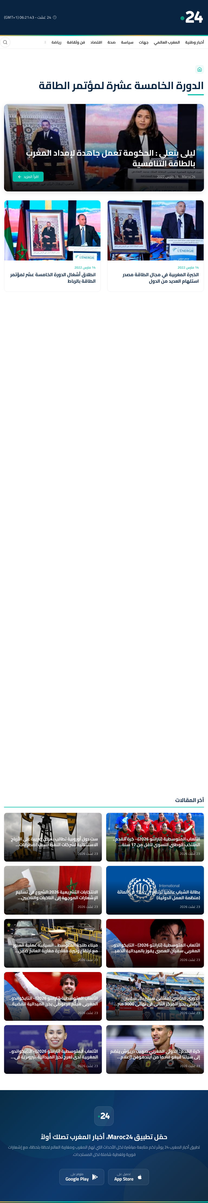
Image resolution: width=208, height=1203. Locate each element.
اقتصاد (96, 42)
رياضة (56, 42)
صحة (112, 42)
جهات (143, 42)
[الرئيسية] (199, 69)
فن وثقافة (76, 42)
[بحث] (5, 42)
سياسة (127, 42)
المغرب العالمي (167, 42)
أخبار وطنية (194, 42)
